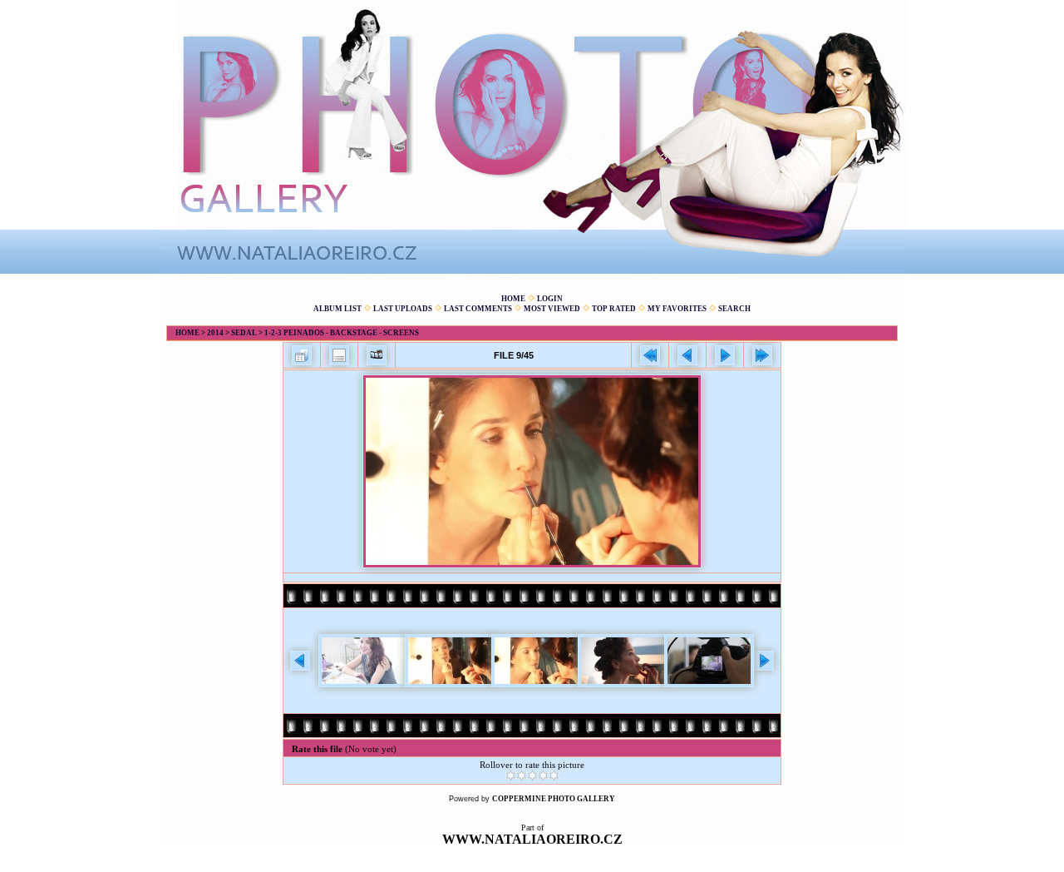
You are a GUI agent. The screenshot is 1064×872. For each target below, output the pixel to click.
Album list (337, 309)
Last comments (478, 309)
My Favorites (677, 309)
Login (550, 299)
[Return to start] (650, 355)
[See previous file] (687, 355)
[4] (543, 775)
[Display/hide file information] (339, 355)
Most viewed (552, 309)
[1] (510, 775)
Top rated (614, 309)
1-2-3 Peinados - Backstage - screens (341, 333)
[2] (521, 775)
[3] (532, 775)
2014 (215, 333)
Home (513, 299)
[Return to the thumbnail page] (301, 355)
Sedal (244, 333)
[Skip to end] (762, 355)
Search (734, 309)
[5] (554, 775)
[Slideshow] (376, 355)
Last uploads (402, 309)
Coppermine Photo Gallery (553, 799)
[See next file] (725, 355)
